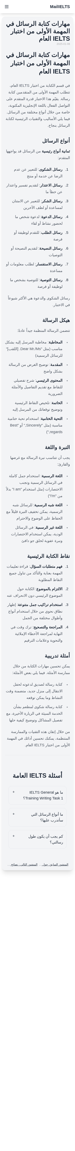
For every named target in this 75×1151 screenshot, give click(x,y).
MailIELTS (60, 6)
